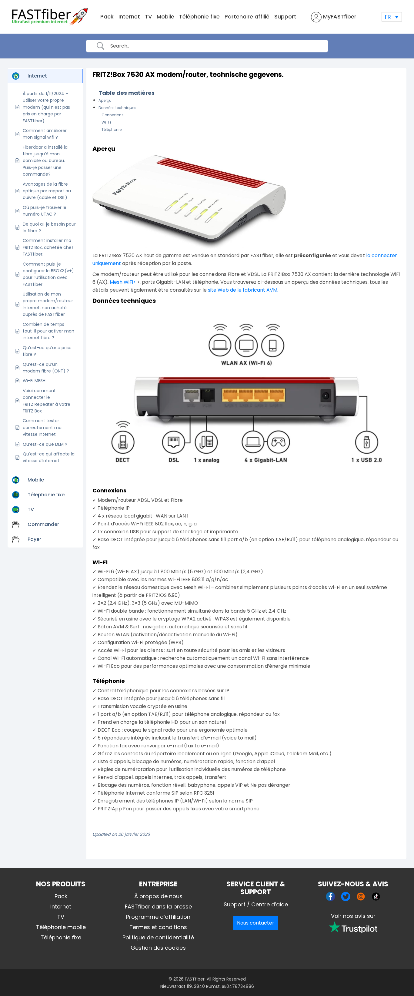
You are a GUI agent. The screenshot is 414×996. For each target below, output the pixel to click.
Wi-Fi (106, 122)
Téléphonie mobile (61, 927)
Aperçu (105, 100)
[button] (392, 17)
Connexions (113, 114)
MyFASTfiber (339, 16)
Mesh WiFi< (123, 282)
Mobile (165, 16)
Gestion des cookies (158, 947)
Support (285, 16)
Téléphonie (112, 129)
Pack (107, 16)
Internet (129, 16)
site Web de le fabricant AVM (242, 289)
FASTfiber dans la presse (158, 906)
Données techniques (117, 107)
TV (148, 16)
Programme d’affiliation (158, 917)
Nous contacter (255, 922)
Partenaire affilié (247, 16)
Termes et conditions (158, 927)
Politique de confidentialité (158, 937)
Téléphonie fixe (199, 16)
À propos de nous (158, 896)
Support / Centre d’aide (256, 904)
